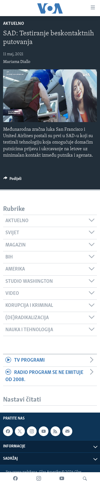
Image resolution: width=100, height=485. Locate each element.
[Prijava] (67, 431)
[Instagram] (39, 478)
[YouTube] (62, 478)
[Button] (12, 180)
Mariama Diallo (16, 62)
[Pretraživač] (85, 478)
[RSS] (55, 431)
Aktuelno (13, 23)
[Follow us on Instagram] (32, 431)
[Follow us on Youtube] (43, 431)
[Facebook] (15, 478)
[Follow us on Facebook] (8, 431)
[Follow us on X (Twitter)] (20, 431)
